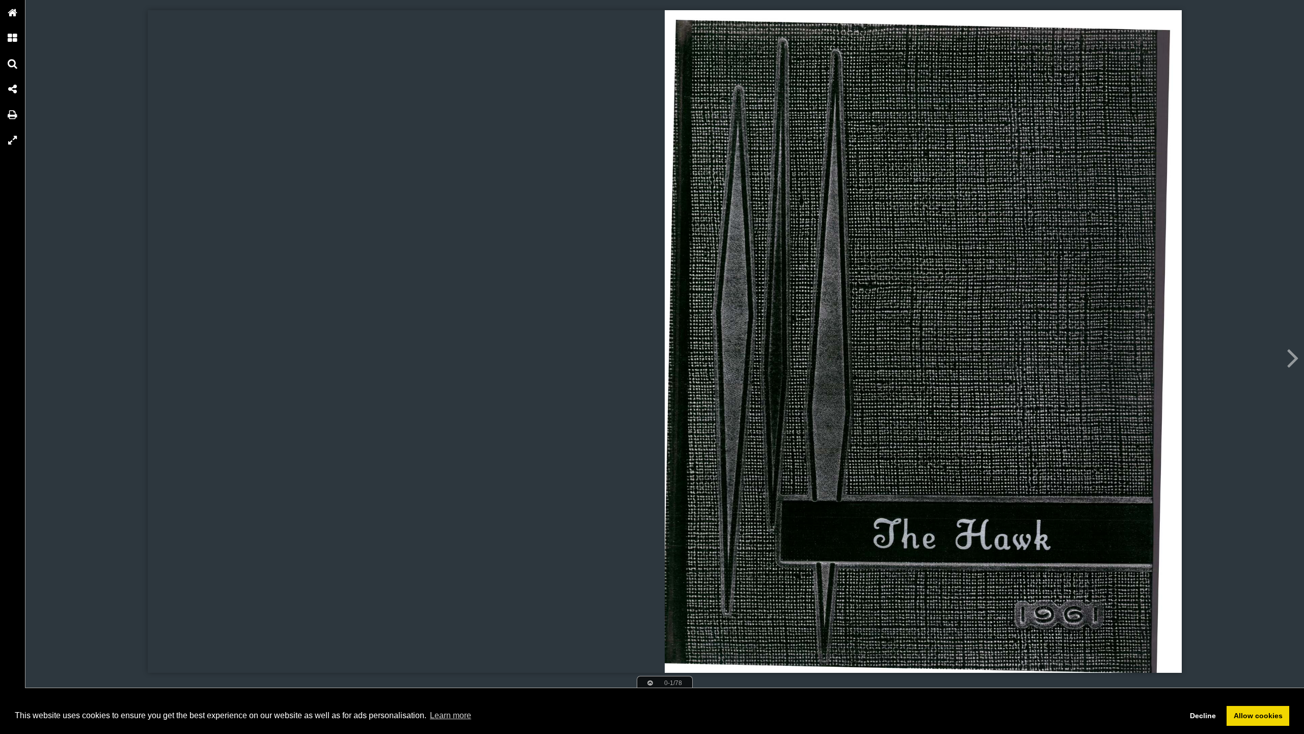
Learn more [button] (450, 715)
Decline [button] (1203, 716)
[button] (12, 12)
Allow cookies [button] (1258, 716)
